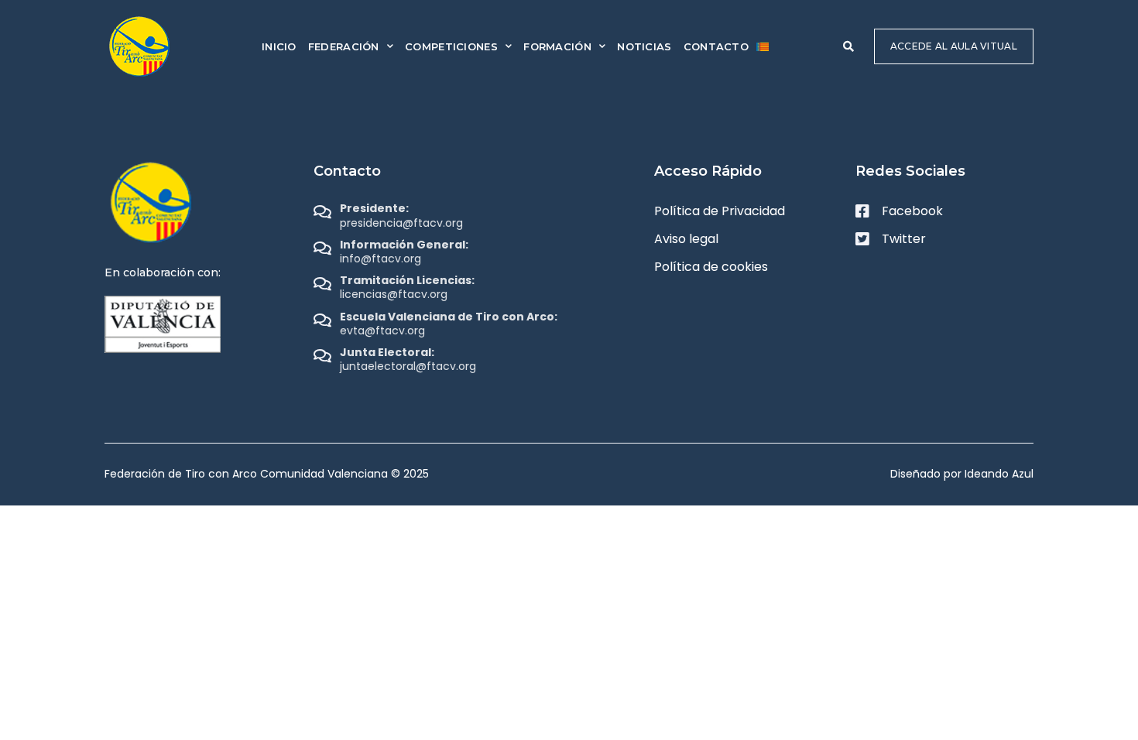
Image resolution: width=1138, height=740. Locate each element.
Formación (557, 46)
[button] (848, 46)
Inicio (279, 46)
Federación (343, 46)
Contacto (716, 46)
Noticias (644, 46)
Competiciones (451, 46)
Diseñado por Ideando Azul (961, 473)
